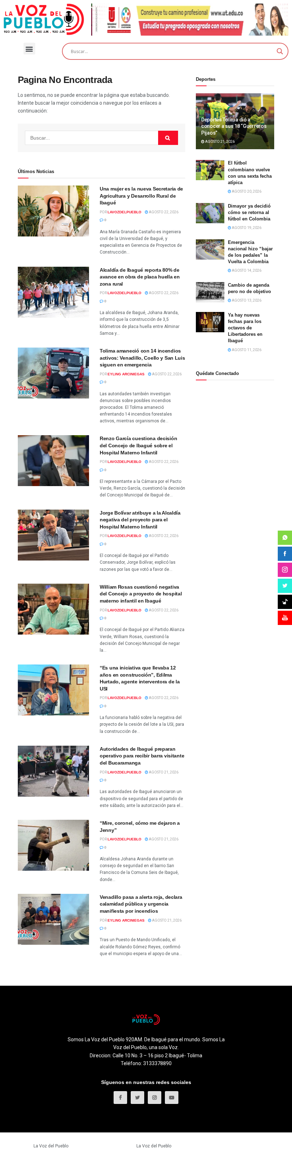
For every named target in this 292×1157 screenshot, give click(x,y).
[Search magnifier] (280, 51)
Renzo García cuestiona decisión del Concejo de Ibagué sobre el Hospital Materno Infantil (138, 445)
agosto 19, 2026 (246, 228)
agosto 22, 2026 (163, 212)
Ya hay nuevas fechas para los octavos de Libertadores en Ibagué (245, 328)
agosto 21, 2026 (163, 772)
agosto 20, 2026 (246, 191)
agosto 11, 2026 (246, 350)
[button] (29, 48)
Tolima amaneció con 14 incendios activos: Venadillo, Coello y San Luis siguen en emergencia (142, 358)
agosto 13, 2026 (246, 300)
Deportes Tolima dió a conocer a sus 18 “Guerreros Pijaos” (233, 126)
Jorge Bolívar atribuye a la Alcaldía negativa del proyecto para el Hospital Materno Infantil (140, 520)
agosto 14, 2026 (246, 270)
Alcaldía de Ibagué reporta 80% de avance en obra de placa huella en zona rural (140, 277)
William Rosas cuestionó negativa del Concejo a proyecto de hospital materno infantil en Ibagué (141, 594)
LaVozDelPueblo (124, 212)
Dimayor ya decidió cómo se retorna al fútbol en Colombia (249, 212)
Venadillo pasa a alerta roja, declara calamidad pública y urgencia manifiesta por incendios (141, 904)
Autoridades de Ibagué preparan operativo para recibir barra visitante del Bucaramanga (142, 756)
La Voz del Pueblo (50, 1145)
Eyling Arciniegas (126, 374)
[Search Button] (168, 138)
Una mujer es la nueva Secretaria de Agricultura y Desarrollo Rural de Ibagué (141, 195)
